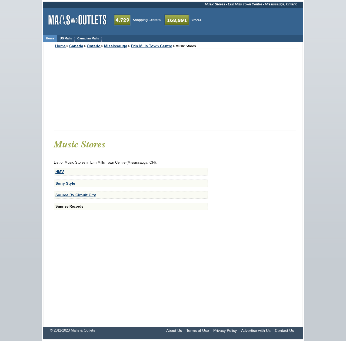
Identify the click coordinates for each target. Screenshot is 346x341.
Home (60, 46)
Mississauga (115, 46)
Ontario (94, 46)
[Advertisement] (175, 89)
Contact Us (284, 330)
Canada (76, 46)
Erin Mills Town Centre (151, 46)
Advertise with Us (256, 330)
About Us (174, 330)
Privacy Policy (225, 330)
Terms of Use (197, 330)
